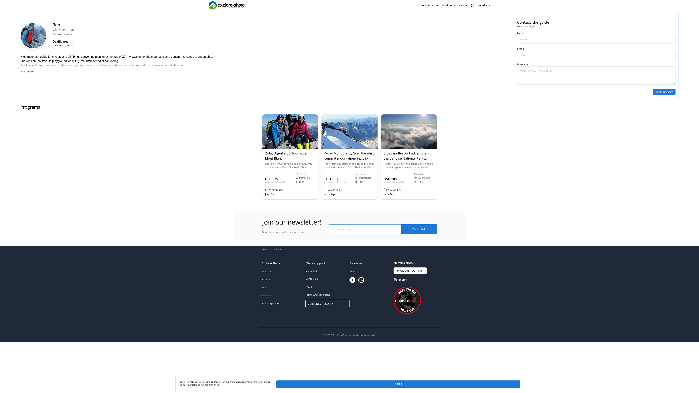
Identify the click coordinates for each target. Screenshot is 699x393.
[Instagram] (361, 280)
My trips (482, 5)
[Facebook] (352, 280)
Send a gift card (270, 303)
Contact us (311, 278)
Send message (664, 92)
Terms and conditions (317, 294)
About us (266, 271)
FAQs (308, 286)
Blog (352, 271)
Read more (27, 71)
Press (264, 287)
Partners (266, 279)
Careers (266, 295)
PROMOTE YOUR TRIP (410, 270)
